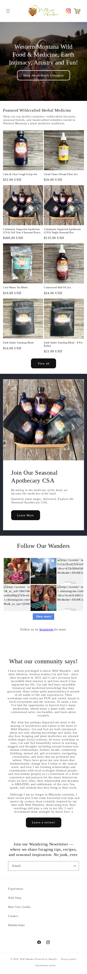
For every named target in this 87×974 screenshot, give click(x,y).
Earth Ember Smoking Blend (18, 342)
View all (44, 363)
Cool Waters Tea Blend (15, 287)
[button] (8, 10)
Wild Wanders (27, 959)
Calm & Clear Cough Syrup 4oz (20, 174)
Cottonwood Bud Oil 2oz (57, 287)
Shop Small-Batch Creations (43, 75)
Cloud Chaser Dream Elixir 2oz (60, 174)
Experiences (15, 888)
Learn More (25, 515)
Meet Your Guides (19, 907)
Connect (13, 916)
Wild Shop (14, 897)
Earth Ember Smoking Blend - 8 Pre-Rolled (63, 344)
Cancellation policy (45, 965)
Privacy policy (69, 959)
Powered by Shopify (46, 959)
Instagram (46, 629)
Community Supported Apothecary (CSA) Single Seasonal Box (62, 231)
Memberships (16, 925)
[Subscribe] (74, 866)
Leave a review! (43, 822)
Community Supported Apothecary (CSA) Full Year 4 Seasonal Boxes (21, 231)
